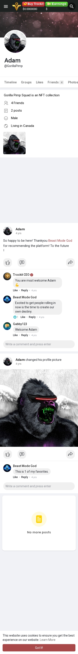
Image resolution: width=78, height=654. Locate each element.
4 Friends (17, 103)
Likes (39, 82)
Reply (24, 290)
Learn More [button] (47, 640)
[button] (72, 6)
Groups (26, 82)
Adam (20, 229)
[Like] (39, 263)
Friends (55, 82)
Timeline (10, 82)
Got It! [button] (39, 647)
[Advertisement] (39, 185)
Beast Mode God (60, 241)
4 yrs (18, 233)
